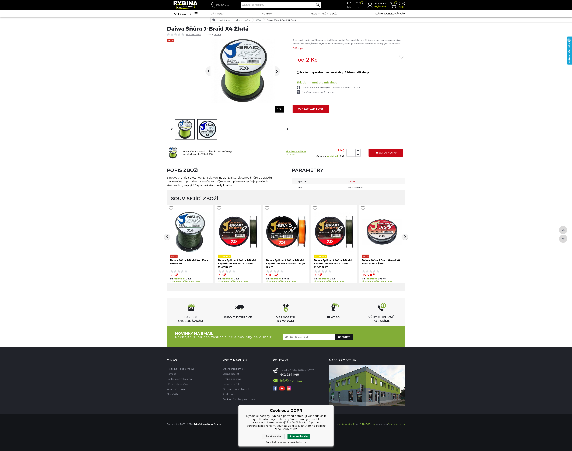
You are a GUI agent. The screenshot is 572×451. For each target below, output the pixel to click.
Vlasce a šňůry (243, 20)
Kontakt (171, 373)
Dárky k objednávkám (390, 13)
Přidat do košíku (386, 153)
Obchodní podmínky (234, 368)
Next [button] (275, 71)
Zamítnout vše (273, 436)
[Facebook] (275, 388)
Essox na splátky (232, 384)
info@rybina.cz (291, 380)
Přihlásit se (380, 3)
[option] (185, 129)
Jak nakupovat (231, 373)
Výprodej (217, 13)
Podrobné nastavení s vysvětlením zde (286, 442)
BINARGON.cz (367, 424)
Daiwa (217, 34)
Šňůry (258, 20)
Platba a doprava (232, 379)
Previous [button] (210, 71)
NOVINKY (267, 13)
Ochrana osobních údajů (236, 389)
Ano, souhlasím (299, 436)
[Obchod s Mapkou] (367, 385)
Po (172, 278)
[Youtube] (282, 388)
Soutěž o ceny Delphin (179, 379)
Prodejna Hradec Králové (181, 368)
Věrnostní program (177, 389)
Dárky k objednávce (178, 384)
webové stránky (347, 424)
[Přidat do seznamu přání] (401, 57)
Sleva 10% (172, 394)
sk (349, 6)
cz (349, 3)
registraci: (332, 156)
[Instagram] (289, 388)
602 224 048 (222, 5)
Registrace (380, 6)
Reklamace (229, 394)
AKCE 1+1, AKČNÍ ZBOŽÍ (324, 13)
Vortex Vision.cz (396, 424)
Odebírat (344, 337)
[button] (167, 237)
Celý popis (298, 48)
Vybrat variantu (310, 109)
